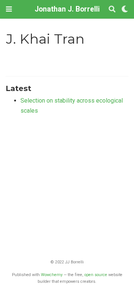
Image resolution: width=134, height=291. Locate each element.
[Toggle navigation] (9, 9)
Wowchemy (52, 274)
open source (95, 274)
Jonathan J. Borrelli (67, 9)
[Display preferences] (124, 9)
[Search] (112, 9)
